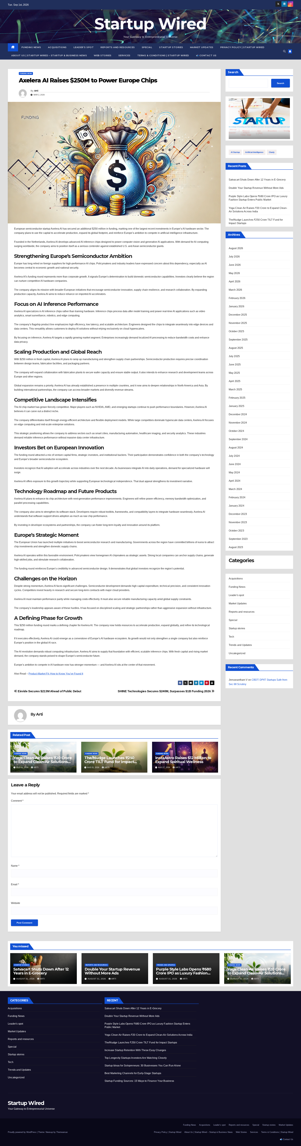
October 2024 (236, 431)
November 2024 (238, 422)
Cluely (272, 152)
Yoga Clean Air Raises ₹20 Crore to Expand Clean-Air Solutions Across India (42, 762)
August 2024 (236, 447)
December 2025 (238, 314)
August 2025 (236, 348)
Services (124, 55)
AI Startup (235, 152)
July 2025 (234, 356)
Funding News (31, 47)
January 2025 (236, 406)
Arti (36, 90)
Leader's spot (236, 595)
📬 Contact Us (206, 55)
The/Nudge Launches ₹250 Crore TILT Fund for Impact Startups (109, 762)
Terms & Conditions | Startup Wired (163, 55)
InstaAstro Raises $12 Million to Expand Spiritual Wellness (183, 760)
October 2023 (236, 530)
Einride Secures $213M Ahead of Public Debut (49, 691)
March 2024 (235, 489)
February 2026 (237, 298)
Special (147, 47)
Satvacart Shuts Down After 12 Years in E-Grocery (257, 179)
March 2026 (235, 289)
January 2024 (236, 505)
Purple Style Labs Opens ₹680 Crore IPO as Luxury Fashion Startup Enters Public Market (183, 973)
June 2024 (235, 464)
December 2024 (238, 414)
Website (15, 903)
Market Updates (201, 47)
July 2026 (234, 256)
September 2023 (238, 539)
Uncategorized (237, 653)
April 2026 (234, 281)
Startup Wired (150, 23)
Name (15, 865)
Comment (17, 800)
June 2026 (235, 265)
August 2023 (236, 547)
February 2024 (237, 497)
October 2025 (236, 331)
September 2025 (238, 339)
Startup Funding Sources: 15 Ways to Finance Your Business (139, 1081)
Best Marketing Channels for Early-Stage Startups (133, 1073)
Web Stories (102, 55)
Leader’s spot (84, 47)
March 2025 (235, 389)
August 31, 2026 (25, 979)
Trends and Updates (240, 645)
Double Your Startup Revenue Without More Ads (256, 188)
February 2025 (237, 397)
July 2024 (234, 456)
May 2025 (234, 373)
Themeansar (61, 1132)
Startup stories (171, 47)
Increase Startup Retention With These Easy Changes (135, 1050)
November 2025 (238, 323)
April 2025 (234, 381)
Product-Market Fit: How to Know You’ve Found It (56, 673)
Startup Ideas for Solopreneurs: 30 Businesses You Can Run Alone (143, 1065)
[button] (284, 51)
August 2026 (236, 248)
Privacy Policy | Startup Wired (242, 47)
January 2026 (236, 306)
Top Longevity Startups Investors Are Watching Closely (136, 1058)
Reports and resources (117, 47)
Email (15, 884)
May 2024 (234, 472)
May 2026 (234, 273)
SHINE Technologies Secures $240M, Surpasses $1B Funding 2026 (164, 691)
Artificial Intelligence (254, 152)
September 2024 (238, 439)
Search (233, 72)
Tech (231, 636)
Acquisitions (57, 47)
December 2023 (238, 514)
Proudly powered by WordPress (22, 1132)
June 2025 (235, 364)
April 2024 (234, 480)
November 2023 (238, 522)
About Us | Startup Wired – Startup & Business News (49, 55)
